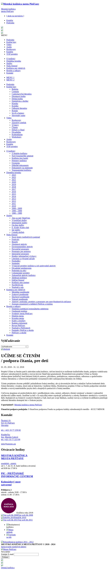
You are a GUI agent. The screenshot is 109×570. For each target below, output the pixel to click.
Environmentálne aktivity (22, 246)
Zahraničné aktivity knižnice (23, 275)
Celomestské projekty (21, 273)
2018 (14, 187)
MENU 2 (10, 80)
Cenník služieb (18, 232)
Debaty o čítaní (18, 130)
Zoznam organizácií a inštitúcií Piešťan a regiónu (32, 304)
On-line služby (18, 225)
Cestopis (15, 91)
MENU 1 (10, 77)
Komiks (15, 106)
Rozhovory (11, 49)
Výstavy (15, 125)
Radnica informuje (19, 323)
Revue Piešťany (18, 325)
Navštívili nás (17, 285)
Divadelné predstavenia (21, 268)
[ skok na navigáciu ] (15, 16)
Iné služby (16, 230)
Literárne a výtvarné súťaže (23, 258)
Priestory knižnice (19, 160)
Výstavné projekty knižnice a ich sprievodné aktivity (34, 266)
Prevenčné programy (20, 249)
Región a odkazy (13, 70)
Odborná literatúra (19, 108)
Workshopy (16, 137)
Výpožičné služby (19, 220)
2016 (14, 192)
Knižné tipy (11, 42)
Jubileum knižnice (19, 278)
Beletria (15, 89)
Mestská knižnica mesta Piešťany (8, 10)
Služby (9, 63)
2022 (14, 177)
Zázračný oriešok (19, 122)
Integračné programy (20, 254)
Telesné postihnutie (20, 299)
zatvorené (6, 484)
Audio (9, 47)
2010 (14, 206)
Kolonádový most (10, 481)
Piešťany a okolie (19, 333)
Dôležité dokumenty (20, 165)
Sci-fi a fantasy (18, 113)
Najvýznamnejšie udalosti (22, 156)
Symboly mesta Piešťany (22, 313)
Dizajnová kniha (19, 96)
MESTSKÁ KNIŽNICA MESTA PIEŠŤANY (14, 457)
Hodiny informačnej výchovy (24, 256)
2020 (14, 182)
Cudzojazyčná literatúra (22, 94)
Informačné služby (19, 223)
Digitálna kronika (13, 61)
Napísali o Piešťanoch (21, 328)
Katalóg (9, 20)
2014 (14, 196)
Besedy (15, 242)
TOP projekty (12, 54)
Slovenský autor (18, 115)
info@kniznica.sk (8, 444)
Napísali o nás (18, 287)
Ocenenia (16, 163)
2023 (14, 175)
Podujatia (10, 23)
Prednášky (16, 261)
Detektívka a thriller (20, 101)
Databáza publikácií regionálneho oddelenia (30, 309)
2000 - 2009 (17, 208)
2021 (14, 180)
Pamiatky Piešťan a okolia (23, 330)
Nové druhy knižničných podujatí (26, 237)
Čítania (15, 127)
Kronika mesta (18, 318)
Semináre (16, 263)
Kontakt (9, 73)
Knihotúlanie (17, 134)
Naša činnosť (12, 66)
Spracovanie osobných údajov (13, 547)
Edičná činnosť (18, 280)
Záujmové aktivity (19, 244)
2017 (14, 189)
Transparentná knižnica (21, 170)
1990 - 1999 (17, 211)
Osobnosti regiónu (19, 311)
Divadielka (16, 132)
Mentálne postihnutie (20, 292)
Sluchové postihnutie (20, 297)
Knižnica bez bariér (20, 158)
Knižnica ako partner (20, 282)
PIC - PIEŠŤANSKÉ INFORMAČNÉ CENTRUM (17, 475)
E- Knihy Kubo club (20, 227)
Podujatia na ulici (19, 270)
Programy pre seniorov (21, 251)
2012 (14, 201)
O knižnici (10, 58)
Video (8, 44)
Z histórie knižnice (19, 153)
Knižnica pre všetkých (15, 68)
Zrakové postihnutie (20, 294)
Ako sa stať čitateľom (21, 218)
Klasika (15, 103)
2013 (14, 199)
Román (15, 111)
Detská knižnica (7, 568)
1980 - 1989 (17, 213)
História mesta (18, 316)
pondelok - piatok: (8, 463)
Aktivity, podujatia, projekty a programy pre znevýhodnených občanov (41, 301)
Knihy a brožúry (19, 321)
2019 (14, 184)
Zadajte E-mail (7, 554)
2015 (14, 194)
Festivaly (15, 239)
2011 (14, 203)
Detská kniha (17, 99)
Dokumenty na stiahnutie (22, 168)
